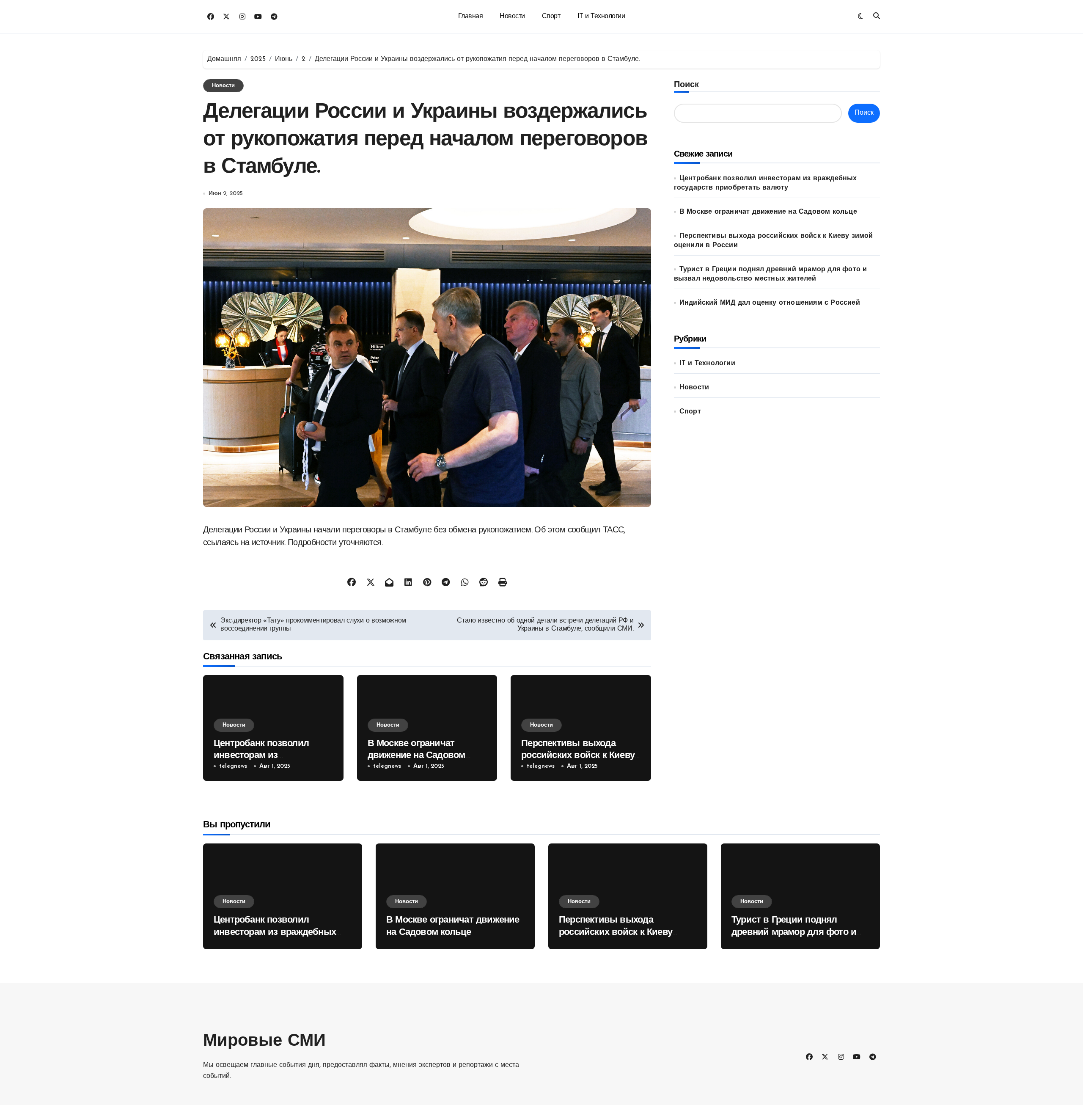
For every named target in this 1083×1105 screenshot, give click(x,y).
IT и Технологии (601, 16)
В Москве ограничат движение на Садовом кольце (416, 756)
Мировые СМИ (264, 1041)
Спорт (551, 16)
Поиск (686, 85)
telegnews (233, 766)
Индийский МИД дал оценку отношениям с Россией (769, 303)
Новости (512, 16)
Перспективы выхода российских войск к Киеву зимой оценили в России (578, 756)
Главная (470, 16)
